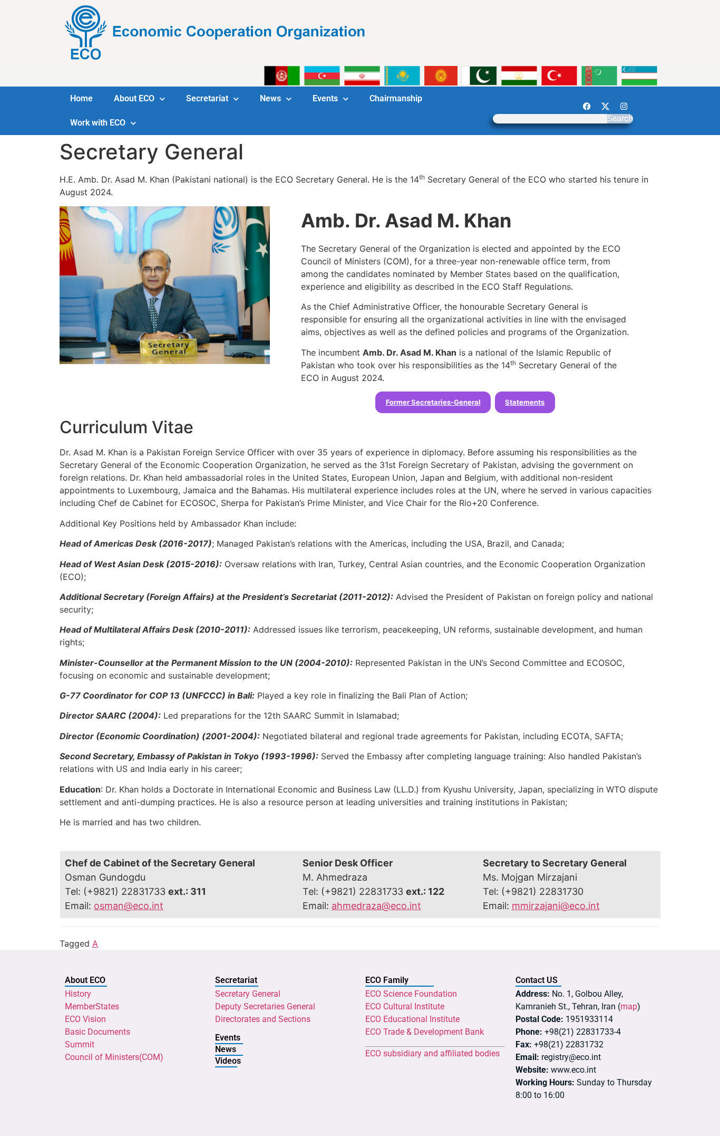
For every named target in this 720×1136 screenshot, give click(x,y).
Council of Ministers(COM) (114, 1057)
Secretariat (207, 98)
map (628, 1006)
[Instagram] (623, 106)
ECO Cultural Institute (404, 1006)
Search (620, 118)
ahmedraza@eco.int (376, 905)
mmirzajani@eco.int (556, 905)
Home (81, 98)
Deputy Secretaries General (265, 1006)
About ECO (134, 98)
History (78, 994)
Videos (228, 1061)
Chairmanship (395, 98)
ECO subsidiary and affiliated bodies (432, 1053)
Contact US (536, 980)
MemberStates (92, 1006)
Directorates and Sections (262, 1019)
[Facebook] (587, 106)
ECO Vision (85, 1019)
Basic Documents (97, 1032)
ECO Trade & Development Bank (424, 1032)
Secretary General (247, 994)
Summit (79, 1044)
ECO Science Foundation (411, 994)
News (270, 98)
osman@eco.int (128, 905)
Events (325, 98)
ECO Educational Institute (412, 1019)
